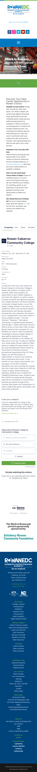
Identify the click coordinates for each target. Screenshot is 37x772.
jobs (16, 227)
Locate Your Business (18, 630)
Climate (18, 689)
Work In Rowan (18, 674)
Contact (19, 22)
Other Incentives (18, 651)
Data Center (18, 695)
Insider (18, 737)
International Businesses (18, 709)
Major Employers (18, 616)
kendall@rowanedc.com (14, 164)
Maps (18, 705)
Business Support (18, 623)
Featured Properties (18, 663)
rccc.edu (10, 246)
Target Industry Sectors (18, 619)
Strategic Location (18, 604)
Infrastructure (18, 614)
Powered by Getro (30, 466)
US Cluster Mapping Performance (18, 702)
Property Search (18, 668)
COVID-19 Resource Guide (18, 625)
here (25, 204)
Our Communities (18, 676)
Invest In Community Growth (18, 731)
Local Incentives (18, 646)
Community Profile (18, 697)
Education (18, 686)
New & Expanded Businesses (18, 707)
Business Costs (18, 611)
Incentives (18, 644)
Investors (18, 749)
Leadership (18, 744)
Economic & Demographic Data (18, 700)
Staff (18, 726)
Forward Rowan (18, 741)
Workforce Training (18, 637)
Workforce (18, 609)
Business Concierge (18, 635)
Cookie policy (23, 513)
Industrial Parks (18, 665)
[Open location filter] (32, 451)
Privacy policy (14, 513)
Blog (18, 729)
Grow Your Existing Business (18, 628)
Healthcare (18, 681)
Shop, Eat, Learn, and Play (18, 684)
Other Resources (18, 640)
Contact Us (18, 735)
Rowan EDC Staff (18, 586)
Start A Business (18, 632)
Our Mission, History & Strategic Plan (18, 721)
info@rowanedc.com (19, 584)
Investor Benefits (18, 746)
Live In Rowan (19, 672)
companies (8, 227)
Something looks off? (11, 421)
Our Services (18, 724)
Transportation (18, 607)
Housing (18, 679)
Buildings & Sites (18, 660)
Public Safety (18, 691)
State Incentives (18, 648)
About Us (12, 22)
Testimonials (18, 751)
